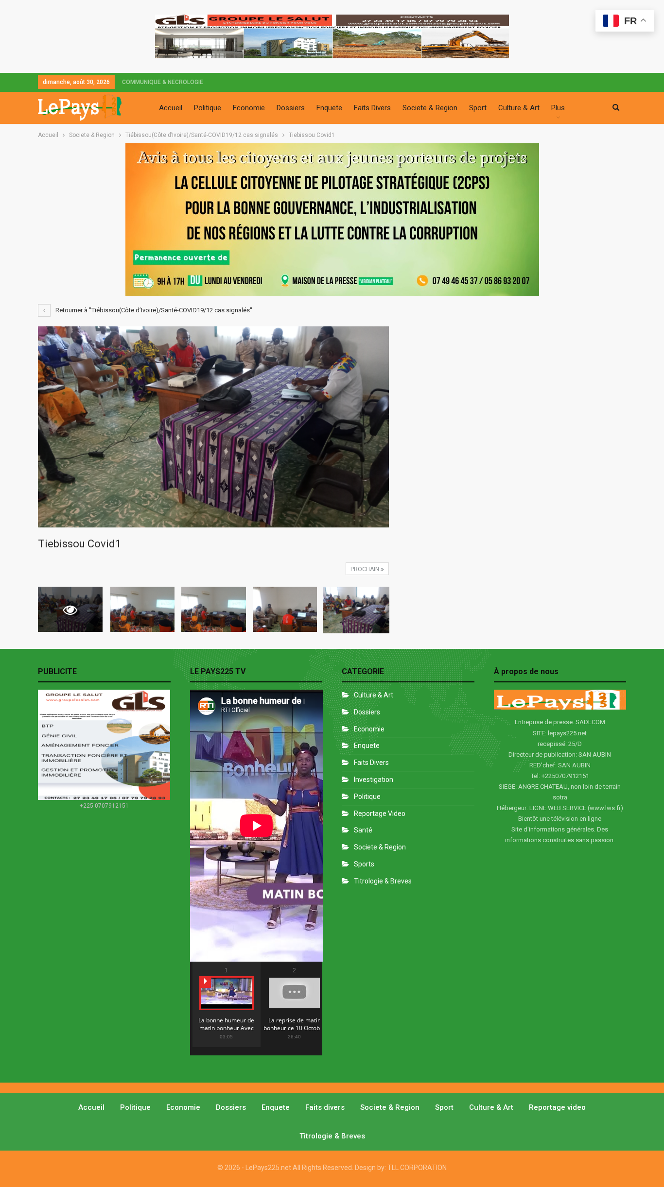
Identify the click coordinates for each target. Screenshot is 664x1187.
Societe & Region (429, 107)
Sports (364, 864)
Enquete (329, 107)
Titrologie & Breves (383, 881)
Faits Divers (372, 107)
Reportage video (557, 1107)
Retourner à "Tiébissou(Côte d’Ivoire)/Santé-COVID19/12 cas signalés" (153, 310)
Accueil (170, 107)
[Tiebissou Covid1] (142, 609)
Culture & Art (519, 107)
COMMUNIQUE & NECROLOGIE (162, 82)
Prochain (365, 569)
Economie (249, 107)
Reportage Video (379, 813)
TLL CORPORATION (417, 1167)
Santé (363, 830)
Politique (207, 107)
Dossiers (291, 107)
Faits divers (371, 762)
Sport (478, 107)
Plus (558, 107)
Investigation (373, 779)
